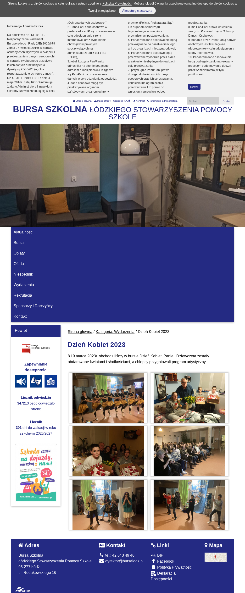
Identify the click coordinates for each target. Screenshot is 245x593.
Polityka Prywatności (174, 567)
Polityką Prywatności (117, 3)
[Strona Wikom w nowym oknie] (22, 589)
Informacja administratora (163, 101)
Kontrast (140, 101)
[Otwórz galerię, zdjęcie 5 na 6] (108, 505)
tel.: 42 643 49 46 (119, 555)
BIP (159, 555)
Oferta (19, 264)
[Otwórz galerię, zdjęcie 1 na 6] (108, 398)
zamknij (194, 86)
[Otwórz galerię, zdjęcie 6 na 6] (189, 505)
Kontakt (20, 316)
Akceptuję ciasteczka (137, 10)
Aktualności (23, 232)
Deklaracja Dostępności (163, 576)
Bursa (19, 243)
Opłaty (19, 253)
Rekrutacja (23, 295)
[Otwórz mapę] (216, 557)
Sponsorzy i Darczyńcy (33, 306)
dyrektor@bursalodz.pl (124, 561)
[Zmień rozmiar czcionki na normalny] (125, 101)
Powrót (21, 330)
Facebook (165, 561)
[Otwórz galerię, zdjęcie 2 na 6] (189, 398)
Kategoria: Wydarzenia (115, 332)
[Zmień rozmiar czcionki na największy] (129, 101)
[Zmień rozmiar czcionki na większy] (127, 101)
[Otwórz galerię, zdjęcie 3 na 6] (108, 451)
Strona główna (83, 101)
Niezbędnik (23, 274)
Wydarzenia (24, 285)
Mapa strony (103, 101)
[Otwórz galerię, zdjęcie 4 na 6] (189, 451)
